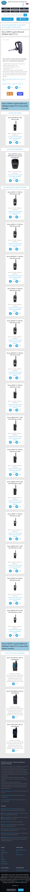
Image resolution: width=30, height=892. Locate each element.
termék (24, 19)
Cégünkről (15, 11)
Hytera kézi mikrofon (15, 149)
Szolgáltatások (15, 8)
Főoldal (6, 8)
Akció (2, 857)
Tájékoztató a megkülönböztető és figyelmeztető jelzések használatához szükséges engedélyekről (14, 839)
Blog (24, 8)
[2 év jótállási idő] (10, 92)
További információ (11, 889)
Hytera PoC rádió (15, 113)
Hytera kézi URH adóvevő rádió (15, 187)
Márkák (6, 11)
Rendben (21, 889)
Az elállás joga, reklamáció (13, 821)
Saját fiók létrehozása (20, 850)
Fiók (17, 852)
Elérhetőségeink (24, 11)
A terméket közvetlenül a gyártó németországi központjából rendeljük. (15, 138)
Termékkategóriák (7, 19)
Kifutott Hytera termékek (15, 653)
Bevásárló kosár (19, 854)
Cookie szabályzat (21, 880)
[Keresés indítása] (25, 15)
